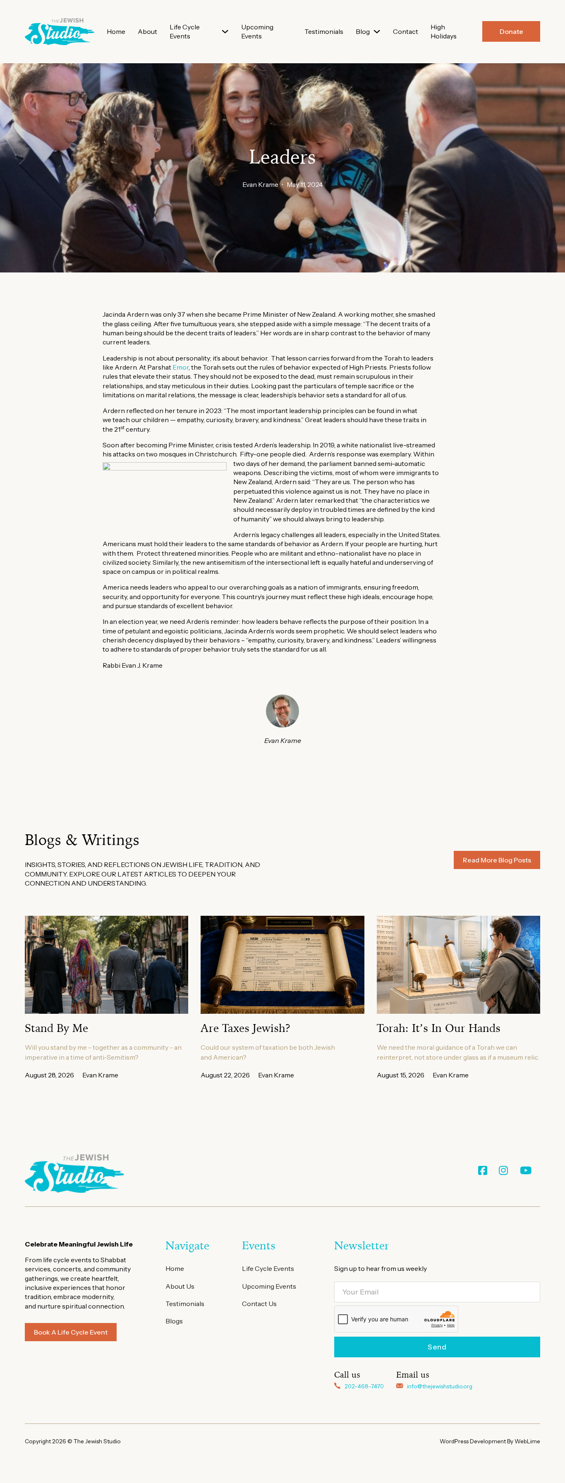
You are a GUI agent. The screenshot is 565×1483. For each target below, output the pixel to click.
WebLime (527, 1441)
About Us (179, 1286)
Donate (511, 31)
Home (116, 31)
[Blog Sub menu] (377, 31)
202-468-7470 (364, 1386)
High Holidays (444, 31)
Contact (405, 31)
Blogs (174, 1321)
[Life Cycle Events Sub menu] (225, 31)
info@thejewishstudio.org (439, 1386)
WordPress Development (473, 1441)
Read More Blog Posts (497, 860)
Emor (180, 367)
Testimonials (323, 31)
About (147, 31)
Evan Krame (260, 184)
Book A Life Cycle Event (71, 1332)
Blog (363, 31)
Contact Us (259, 1303)
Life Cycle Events (185, 31)
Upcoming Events (257, 31)
